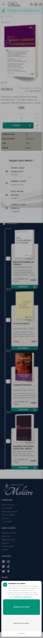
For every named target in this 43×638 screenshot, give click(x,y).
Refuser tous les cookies (21, 623)
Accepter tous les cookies (21, 607)
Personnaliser (21, 633)
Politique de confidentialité (22, 597)
